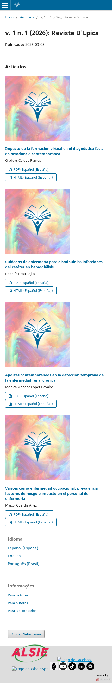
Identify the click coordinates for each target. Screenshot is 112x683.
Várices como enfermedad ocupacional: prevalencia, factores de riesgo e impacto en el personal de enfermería (52, 493)
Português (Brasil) (23, 563)
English (14, 555)
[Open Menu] (5, 5)
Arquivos (27, 17)
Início (9, 17)
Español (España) (23, 548)
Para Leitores (18, 595)
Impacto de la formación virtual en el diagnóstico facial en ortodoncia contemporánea (54, 151)
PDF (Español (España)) (31, 169)
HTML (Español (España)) (33, 177)
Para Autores (18, 602)
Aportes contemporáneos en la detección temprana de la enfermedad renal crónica (54, 377)
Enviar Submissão (26, 634)
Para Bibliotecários (22, 610)
